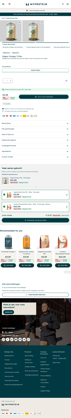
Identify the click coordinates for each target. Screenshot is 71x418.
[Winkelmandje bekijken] (67, 4)
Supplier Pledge (45, 391)
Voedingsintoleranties (31, 375)
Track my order (9, 376)
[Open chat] (28, 339)
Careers (43, 386)
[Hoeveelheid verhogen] (11, 81)
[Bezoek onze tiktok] (12, 339)
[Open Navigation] (3, 4)
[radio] (35, 70)
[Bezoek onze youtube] (16, 339)
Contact (7, 360)
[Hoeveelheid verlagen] (4, 81)
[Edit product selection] (67, 195)
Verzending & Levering (11, 380)
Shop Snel (9, 265)
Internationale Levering (12, 372)
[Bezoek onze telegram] (24, 339)
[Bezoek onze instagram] (3, 339)
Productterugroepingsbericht (14, 384)
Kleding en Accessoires (29, 361)
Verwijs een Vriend (59, 357)
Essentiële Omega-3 (8, 251)
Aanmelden (8, 312)
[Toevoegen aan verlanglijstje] (66, 80)
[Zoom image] (19, 22)
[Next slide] (70, 254)
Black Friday (56, 362)
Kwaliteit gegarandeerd (45, 363)
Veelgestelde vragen (11, 364)
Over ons (43, 357)
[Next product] (69, 272)
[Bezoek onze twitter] (20, 339)
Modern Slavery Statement (45, 370)
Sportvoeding (29, 355)
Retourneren (8, 368)
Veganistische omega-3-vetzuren (26, 253)
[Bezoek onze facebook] (7, 339)
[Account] (63, 4)
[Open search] (9, 4)
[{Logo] (36, 4)
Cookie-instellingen (8, 328)
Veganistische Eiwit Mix (44, 253)
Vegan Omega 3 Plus (12, 18)
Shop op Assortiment (31, 371)
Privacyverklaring (46, 375)
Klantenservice (9, 355)
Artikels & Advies (30, 366)
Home (3, 18)
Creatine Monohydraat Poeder (63, 253)
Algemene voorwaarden (45, 381)
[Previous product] (66, 272)
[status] (7, 81)
